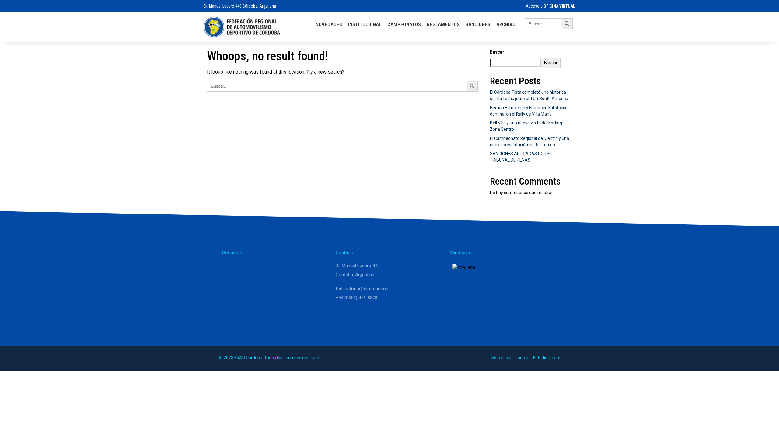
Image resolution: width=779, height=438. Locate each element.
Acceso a (550, 6)
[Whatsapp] (229, 268)
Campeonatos (404, 24)
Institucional (364, 24)
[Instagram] (244, 268)
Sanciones (478, 24)
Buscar (497, 52)
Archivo (505, 24)
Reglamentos (443, 24)
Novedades (329, 24)
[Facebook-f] (258, 268)
